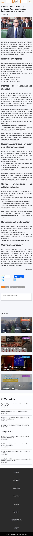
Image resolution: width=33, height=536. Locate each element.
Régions (16, 512)
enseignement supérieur (15, 287)
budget (7, 287)
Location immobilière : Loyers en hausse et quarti (14, 387)
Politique (16, 480)
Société (16, 504)
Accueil (16, 472)
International (16, 520)
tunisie (23, 287)
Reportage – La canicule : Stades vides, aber (16, 331)
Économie (16, 488)
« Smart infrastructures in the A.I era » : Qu (14, 368)
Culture (16, 496)
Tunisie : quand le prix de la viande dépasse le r (15, 350)
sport (16, 528)
